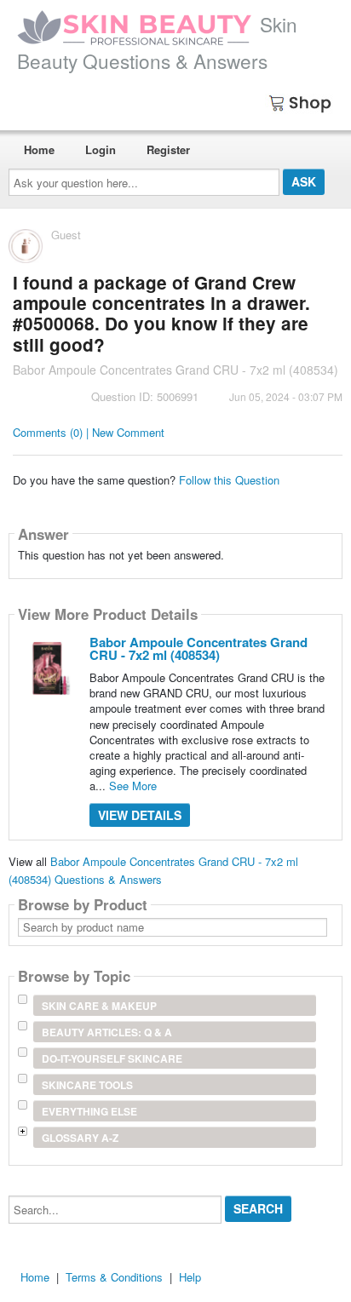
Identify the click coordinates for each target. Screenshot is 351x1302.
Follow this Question (229, 480)
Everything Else (89, 1111)
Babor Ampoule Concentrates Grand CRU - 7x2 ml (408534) (198, 648)
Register (168, 149)
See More (133, 785)
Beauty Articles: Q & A (107, 1032)
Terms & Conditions (114, 1277)
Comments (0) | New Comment (88, 432)
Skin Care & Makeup (99, 1005)
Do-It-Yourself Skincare (112, 1058)
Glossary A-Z (80, 1137)
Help (190, 1277)
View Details (139, 814)
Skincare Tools (87, 1085)
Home (39, 149)
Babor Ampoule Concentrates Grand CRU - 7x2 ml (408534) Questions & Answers (153, 870)
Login (100, 149)
